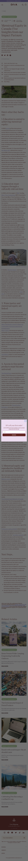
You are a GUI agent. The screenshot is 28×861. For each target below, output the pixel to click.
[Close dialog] (25, 421)
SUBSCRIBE (14, 434)
